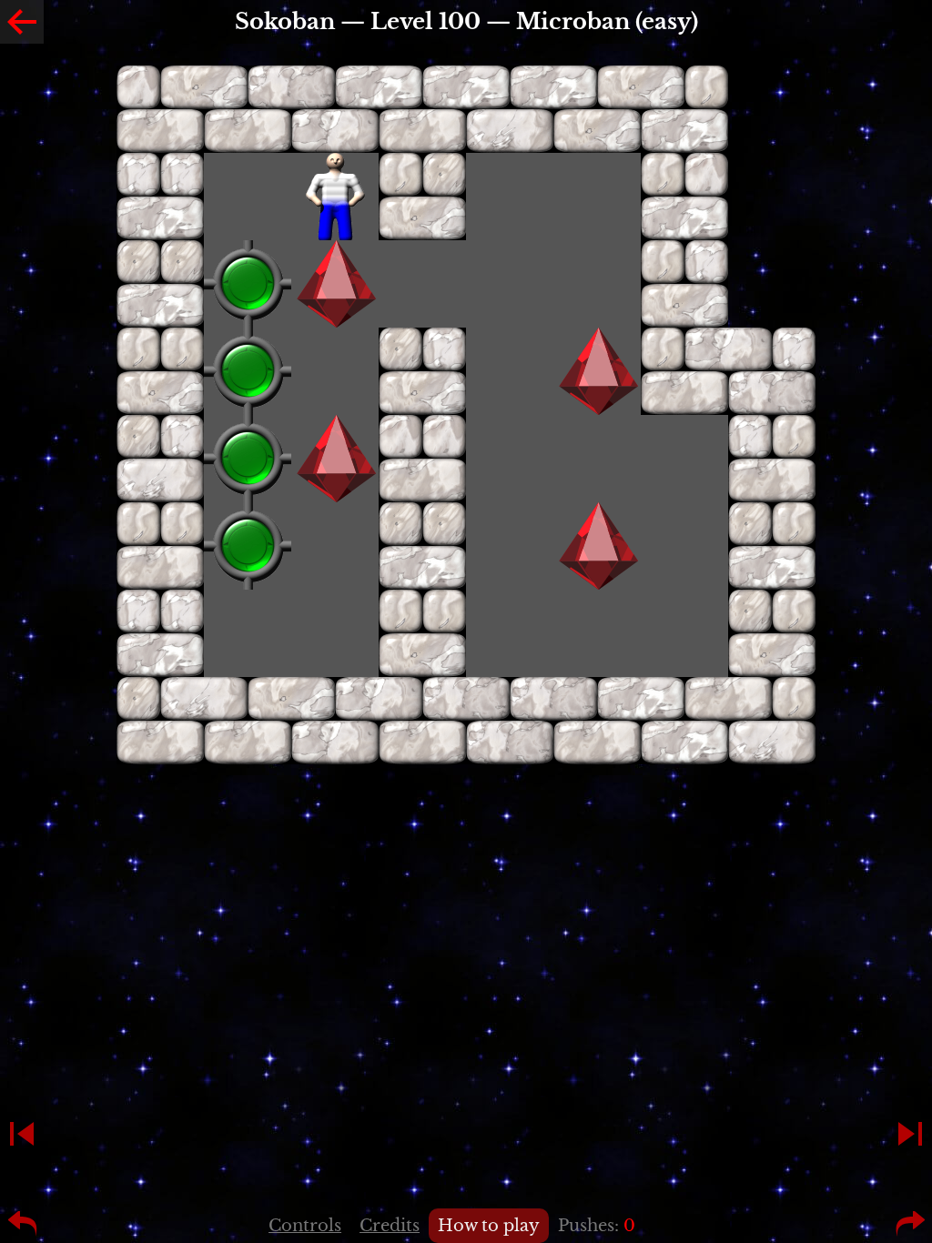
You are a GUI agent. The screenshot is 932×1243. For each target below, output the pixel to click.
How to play (489, 1226)
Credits (390, 1226)
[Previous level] (22, 1134)
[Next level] (910, 1134)
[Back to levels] (22, 22)
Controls (304, 1226)
